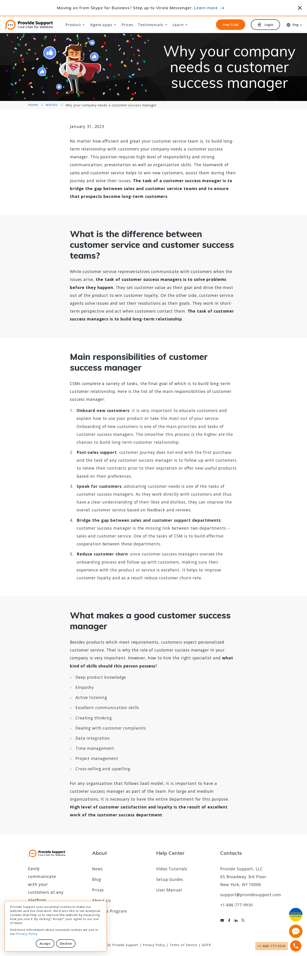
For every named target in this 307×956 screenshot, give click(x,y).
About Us (101, 900)
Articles (52, 105)
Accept (45, 943)
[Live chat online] (296, 931)
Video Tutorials (171, 868)
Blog (96, 879)
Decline (66, 943)
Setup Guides (169, 879)
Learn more (206, 7)
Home (33, 105)
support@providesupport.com (250, 894)
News (97, 868)
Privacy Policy (27, 934)
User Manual (169, 890)
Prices (127, 24)
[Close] (299, 7)
